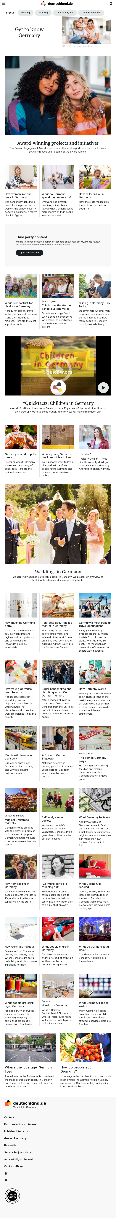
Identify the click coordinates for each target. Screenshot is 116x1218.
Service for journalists (17, 1152)
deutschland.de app (16, 1138)
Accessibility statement (18, 1159)
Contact (9, 1117)
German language (91, 12)
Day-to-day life (65, 12)
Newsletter (11, 1145)
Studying (43, 12)
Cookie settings (13, 1166)
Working (25, 12)
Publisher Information (17, 1131)
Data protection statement (20, 1124)
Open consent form (29, 252)
